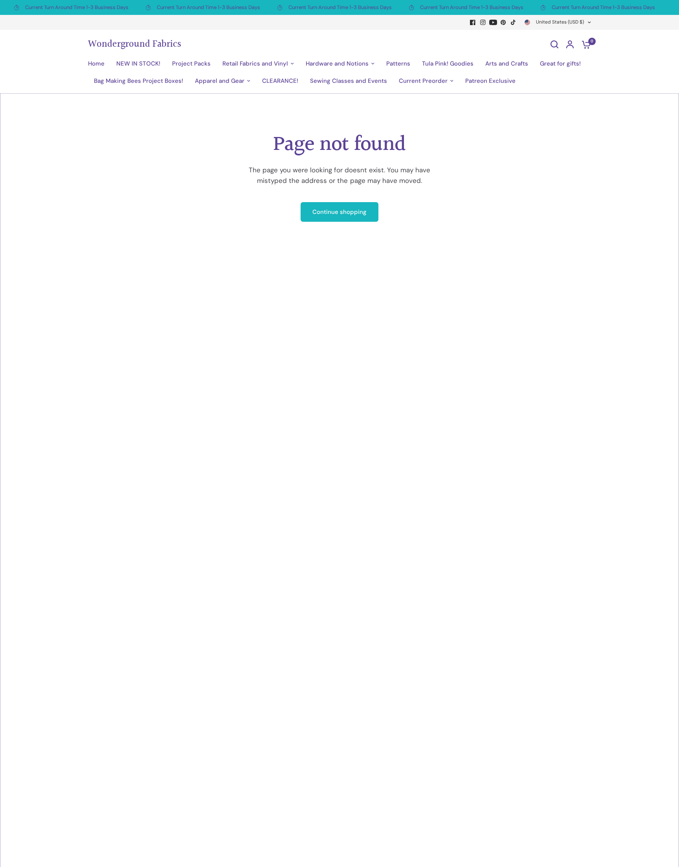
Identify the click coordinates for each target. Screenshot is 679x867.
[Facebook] (473, 22)
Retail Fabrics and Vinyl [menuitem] (255, 64)
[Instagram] (483, 22)
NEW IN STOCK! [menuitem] (138, 64)
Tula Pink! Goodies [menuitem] (447, 64)
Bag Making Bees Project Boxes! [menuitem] (138, 81)
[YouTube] (493, 22)
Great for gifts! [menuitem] (560, 64)
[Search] (554, 44)
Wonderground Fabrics (134, 44)
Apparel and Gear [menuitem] (219, 81)
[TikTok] (513, 22)
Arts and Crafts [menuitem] (506, 64)
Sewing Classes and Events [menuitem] (348, 81)
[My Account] (570, 44)
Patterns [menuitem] (398, 64)
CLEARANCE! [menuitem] (280, 81)
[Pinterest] (503, 22)
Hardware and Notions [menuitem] (337, 64)
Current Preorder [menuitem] (423, 81)
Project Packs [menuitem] (191, 64)
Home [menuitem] (96, 64)
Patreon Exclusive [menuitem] (490, 81)
